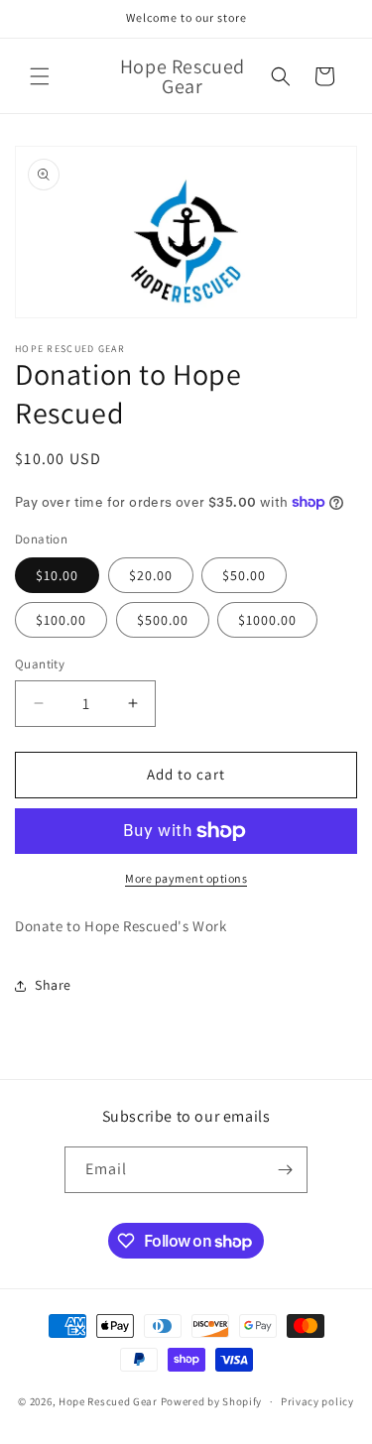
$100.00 (61, 620)
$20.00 (151, 575)
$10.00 (57, 575)
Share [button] (53, 985)
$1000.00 (267, 620)
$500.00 (162, 620)
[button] (40, 76)
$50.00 (244, 575)
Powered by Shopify (212, 1401)
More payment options (186, 878)
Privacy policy (317, 1401)
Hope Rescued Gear (108, 1401)
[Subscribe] (285, 1169)
